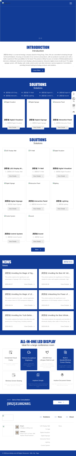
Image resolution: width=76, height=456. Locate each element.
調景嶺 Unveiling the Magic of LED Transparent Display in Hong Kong (20, 294)
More (36, 249)
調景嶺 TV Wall (29, 92)
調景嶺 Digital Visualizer (49, 92)
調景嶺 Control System (49, 96)
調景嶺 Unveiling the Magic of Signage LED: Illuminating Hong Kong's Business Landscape (20, 273)
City (34, 453)
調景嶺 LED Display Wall (13, 92)
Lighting (47, 442)
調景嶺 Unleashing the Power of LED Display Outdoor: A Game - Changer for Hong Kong (56, 294)
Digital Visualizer (45, 432)
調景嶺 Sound (64, 96)
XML (31, 453)
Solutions (46, 417)
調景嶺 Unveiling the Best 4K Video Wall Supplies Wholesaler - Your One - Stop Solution (56, 273)
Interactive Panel (45, 439)
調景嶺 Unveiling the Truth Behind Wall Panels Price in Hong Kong (20, 315)
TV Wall (47, 429)
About (71, 417)
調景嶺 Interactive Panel (13, 96)
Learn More (37, 70)
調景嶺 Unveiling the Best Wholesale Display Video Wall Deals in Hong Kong (56, 315)
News (60, 417)
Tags (37, 453)
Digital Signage (45, 435)
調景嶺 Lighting (29, 96)
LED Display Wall (45, 426)
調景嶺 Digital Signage (67, 92)
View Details (12, 127)
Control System (45, 445)
